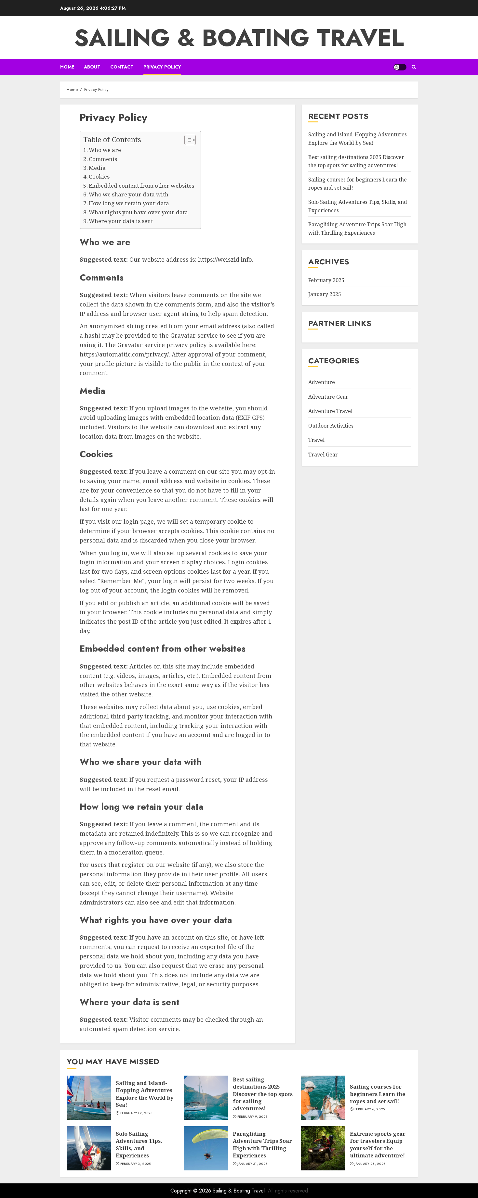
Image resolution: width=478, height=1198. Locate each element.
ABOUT (92, 67)
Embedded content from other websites (141, 185)
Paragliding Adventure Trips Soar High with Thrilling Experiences (357, 228)
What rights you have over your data (138, 212)
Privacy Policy (162, 67)
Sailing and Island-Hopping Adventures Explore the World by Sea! (144, 1093)
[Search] (414, 67)
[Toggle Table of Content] (186, 139)
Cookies (99, 176)
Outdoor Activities (330, 425)
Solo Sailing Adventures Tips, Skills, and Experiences (139, 1144)
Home (67, 67)
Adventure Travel (330, 411)
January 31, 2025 (252, 1164)
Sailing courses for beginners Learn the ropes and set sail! (377, 1094)
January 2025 (324, 294)
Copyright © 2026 (191, 1190)
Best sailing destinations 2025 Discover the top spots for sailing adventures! (263, 1094)
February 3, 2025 (135, 1164)
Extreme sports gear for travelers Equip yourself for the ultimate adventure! (377, 1144)
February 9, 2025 (252, 1117)
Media (97, 167)
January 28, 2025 (370, 1164)
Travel (316, 439)
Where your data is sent (121, 221)
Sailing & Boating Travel (239, 38)
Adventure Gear (328, 396)
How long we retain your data (129, 203)
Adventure (321, 382)
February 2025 (326, 279)
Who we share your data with (128, 194)
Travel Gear (323, 454)
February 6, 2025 (369, 1109)
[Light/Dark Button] (399, 67)
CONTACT (122, 67)
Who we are (105, 150)
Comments (103, 159)
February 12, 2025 (136, 1113)
